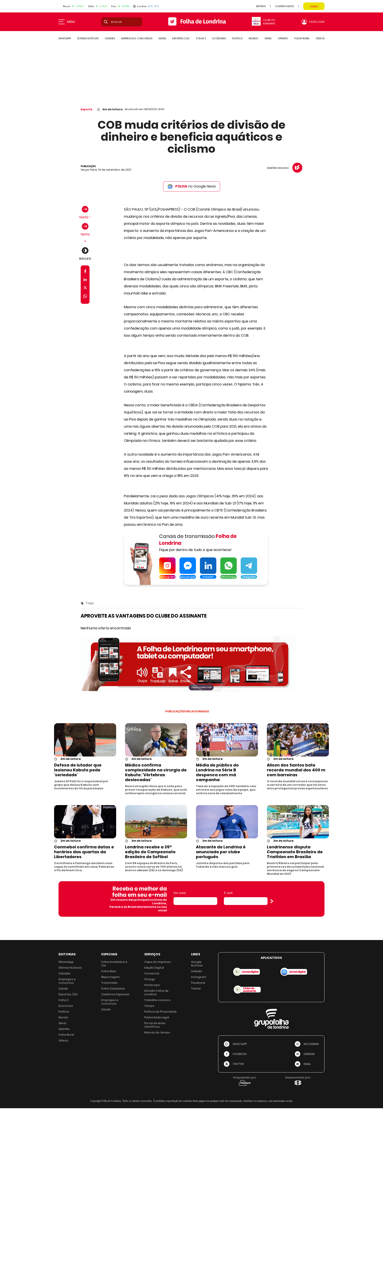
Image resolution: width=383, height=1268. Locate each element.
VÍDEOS (320, 38)
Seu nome (180, 893)
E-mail (228, 893)
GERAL (268, 38)
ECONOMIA (219, 38)
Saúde (63, 988)
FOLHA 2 (201, 38)
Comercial (151, 973)
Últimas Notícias (70, 968)
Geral (62, 1023)
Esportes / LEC (68, 994)
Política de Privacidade (160, 1011)
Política (64, 1011)
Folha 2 (63, 1000)
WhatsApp (66, 962)
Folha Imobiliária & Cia (114, 963)
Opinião (64, 1029)
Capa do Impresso (157, 962)
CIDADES (110, 38)
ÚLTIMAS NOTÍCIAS (87, 38)
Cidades (64, 973)
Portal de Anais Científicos (155, 1025)
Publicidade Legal (156, 1017)
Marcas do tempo (157, 1032)
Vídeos (63, 1040)
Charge (149, 979)
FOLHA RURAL (302, 38)
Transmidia (109, 983)
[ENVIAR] (272, 901)
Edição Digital (154, 968)
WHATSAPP (65, 38)
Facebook (198, 983)
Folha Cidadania (113, 988)
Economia (66, 1006)
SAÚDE (162, 38)
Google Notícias (197, 963)
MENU (71, 22)
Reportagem (110, 977)
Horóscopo (152, 985)
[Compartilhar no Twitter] (85, 288)
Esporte (86, 109)
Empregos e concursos (67, 981)
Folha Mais (108, 971)
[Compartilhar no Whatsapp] (85, 296)
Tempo (149, 1006)
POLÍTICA (237, 38)
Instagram (198, 977)
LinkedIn (196, 971)
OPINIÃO (283, 38)
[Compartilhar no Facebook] (85, 272)
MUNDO (253, 38)
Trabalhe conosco (157, 1000)
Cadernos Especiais (115, 994)
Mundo (63, 1017)
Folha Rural (66, 1035)
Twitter (196, 988)
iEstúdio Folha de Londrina (156, 992)
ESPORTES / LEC (181, 38)
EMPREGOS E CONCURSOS (136, 38)
